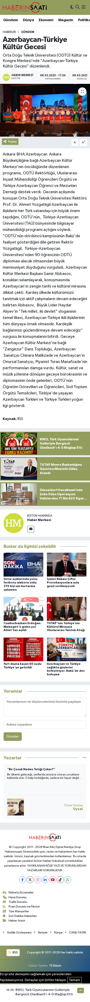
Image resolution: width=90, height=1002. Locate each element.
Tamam (74, 980)
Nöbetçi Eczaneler (21, 892)
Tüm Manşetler (19, 911)
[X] (30, 879)
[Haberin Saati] (25, 7)
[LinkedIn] (45, 879)
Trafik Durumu (18, 901)
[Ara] (77, 7)
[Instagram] (37, 879)
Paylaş (12, 141)
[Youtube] (52, 879)
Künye (58, 932)
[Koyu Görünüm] (72, 7)
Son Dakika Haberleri (23, 916)
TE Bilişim (55, 965)
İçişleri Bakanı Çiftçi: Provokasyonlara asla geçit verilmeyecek (63, 583)
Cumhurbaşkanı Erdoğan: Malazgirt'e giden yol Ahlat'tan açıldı (22, 627)
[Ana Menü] (84, 7)
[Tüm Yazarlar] (84, 758)
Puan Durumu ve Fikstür (24, 906)
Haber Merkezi (39, 520)
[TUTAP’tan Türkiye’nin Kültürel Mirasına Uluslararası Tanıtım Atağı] (67, 609)
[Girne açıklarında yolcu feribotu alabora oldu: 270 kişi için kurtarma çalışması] (23, 564)
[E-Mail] (30, 529)
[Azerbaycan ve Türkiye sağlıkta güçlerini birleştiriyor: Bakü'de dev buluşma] (67, 649)
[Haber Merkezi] (14, 523)
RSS (15, 952)
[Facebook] (22, 879)
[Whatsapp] (67, 879)
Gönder (12, 736)
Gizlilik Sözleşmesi (19, 932)
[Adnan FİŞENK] (15, 807)
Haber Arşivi (17, 920)
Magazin (65, 20)
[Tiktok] (60, 879)
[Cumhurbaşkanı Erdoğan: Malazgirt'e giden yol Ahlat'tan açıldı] (23, 609)
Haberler (9, 32)
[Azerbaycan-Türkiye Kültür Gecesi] (45, 110)
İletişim (43, 932)
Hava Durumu (18, 897)
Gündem (10, 20)
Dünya (28, 20)
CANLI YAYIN (77, 932)
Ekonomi (46, 20)
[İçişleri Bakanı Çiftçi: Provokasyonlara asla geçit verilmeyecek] (67, 564)
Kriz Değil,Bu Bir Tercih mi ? (26, 769)
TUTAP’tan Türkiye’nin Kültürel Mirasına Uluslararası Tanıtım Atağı (66, 627)
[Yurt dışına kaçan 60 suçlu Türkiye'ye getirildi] (23, 649)
